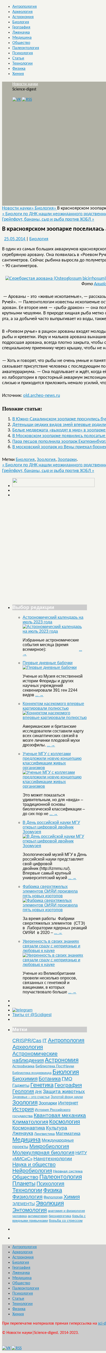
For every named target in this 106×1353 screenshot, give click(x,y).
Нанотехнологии (52, 1158)
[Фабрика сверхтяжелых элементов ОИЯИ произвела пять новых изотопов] (55, 910)
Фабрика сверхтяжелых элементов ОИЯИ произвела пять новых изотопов (50, 891)
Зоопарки (67, 459)
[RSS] (27, 100)
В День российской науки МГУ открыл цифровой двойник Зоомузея (51, 827)
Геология (23, 1091)
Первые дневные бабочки (48, 663)
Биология (20, 22)
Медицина (22, 38)
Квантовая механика (60, 1115)
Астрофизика (23, 1066)
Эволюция (50, 1203)
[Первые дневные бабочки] (50, 667)
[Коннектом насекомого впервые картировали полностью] (55, 717)
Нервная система (68, 1171)
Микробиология (49, 1146)
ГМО (67, 1078)
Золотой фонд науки (67, 1097)
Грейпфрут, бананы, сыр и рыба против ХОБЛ (48, 219)
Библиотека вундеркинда (31, 1073)
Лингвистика (44, 1134)
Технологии (22, 63)
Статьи (18, 58)
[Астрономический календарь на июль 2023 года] (55, 631)
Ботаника (50, 1078)
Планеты (24, 1183)
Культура (56, 1128)
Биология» (46, 208)
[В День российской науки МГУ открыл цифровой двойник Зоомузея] (55, 846)
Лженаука (21, 32)
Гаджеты (20, 1085)
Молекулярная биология (43, 1152)
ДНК (38, 1092)
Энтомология (29, 1210)
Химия (18, 74)
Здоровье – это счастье (31, 1097)
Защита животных (64, 1091)
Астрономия (23, 17)
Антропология (24, 7)
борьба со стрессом (66, 1220)
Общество (21, 43)
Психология (22, 53)
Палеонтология (25, 48)
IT (44, 1040)
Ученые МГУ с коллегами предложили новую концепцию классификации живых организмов (52, 761)
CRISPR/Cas (26, 1040)
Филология (53, 1197)
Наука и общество (34, 1164)
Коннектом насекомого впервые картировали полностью (53, 705)
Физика (18, 69)
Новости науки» (18, 208)
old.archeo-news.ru (41, 395)
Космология (64, 1121)
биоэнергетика (60, 1216)
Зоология (46, 459)
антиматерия (38, 1216)
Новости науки (25, 84)
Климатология (30, 1122)
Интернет (68, 1102)
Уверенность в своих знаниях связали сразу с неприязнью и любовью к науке (51, 946)
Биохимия (25, 1078)
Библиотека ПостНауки (55, 1066)
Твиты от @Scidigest (31, 1014)
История (23, 1109)
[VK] (16, 100)
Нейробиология (32, 1170)
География (21, 27)
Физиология (27, 1197)
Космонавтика (28, 1128)
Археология (22, 12)
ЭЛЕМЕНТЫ (23, 1204)
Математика (68, 1133)
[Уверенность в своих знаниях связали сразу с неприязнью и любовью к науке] (55, 964)
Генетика (42, 1085)
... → (39, 695)
